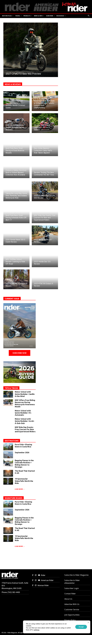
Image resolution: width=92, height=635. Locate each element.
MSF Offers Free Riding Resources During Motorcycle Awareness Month (25, 403)
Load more (19, 489)
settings (36, 630)
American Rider (47, 580)
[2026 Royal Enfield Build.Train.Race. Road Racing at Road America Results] (16, 146)
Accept (81, 627)
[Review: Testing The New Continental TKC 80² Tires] (45, 168)
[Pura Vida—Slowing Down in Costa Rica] (8, 446)
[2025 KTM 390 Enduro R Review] (45, 279)
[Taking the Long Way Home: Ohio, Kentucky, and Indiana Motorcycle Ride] (16, 191)
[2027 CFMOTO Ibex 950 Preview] (30, 50)
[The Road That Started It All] (8, 473)
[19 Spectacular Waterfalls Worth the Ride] (8, 481)
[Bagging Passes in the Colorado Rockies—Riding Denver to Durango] (8, 462)
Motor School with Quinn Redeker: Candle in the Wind (25, 394)
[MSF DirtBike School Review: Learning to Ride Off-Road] (16, 257)
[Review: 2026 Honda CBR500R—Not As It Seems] (45, 123)
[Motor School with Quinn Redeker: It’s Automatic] (8, 413)
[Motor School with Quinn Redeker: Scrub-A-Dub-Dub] (8, 421)
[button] (88, 16)
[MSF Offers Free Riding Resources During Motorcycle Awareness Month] (8, 402)
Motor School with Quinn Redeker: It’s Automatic (23, 413)
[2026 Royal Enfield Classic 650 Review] (45, 191)
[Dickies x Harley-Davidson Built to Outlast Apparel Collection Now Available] (16, 168)
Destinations (12, 441)
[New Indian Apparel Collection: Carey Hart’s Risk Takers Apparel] (45, 146)
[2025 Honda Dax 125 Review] (45, 257)
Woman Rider (43, 585)
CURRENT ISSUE (12, 299)
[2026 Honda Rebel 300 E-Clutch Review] (16, 235)
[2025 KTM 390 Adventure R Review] (16, 279)
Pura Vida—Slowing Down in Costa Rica (23, 445)
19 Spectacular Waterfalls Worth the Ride (24, 481)
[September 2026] (8, 454)
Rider (43, 575)
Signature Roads (13, 498)
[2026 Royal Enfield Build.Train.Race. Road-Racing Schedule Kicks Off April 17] (16, 213)
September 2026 (22, 452)
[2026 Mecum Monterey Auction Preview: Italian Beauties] (16, 123)
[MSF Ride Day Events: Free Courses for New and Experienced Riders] (45, 213)
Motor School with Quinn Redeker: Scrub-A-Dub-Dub (24, 421)
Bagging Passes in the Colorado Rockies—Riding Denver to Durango (24, 463)
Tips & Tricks (11, 388)
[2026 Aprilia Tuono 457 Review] (45, 235)
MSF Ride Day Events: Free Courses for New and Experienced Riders (25, 429)
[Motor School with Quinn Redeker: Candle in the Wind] (8, 394)
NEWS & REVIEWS (13, 84)
